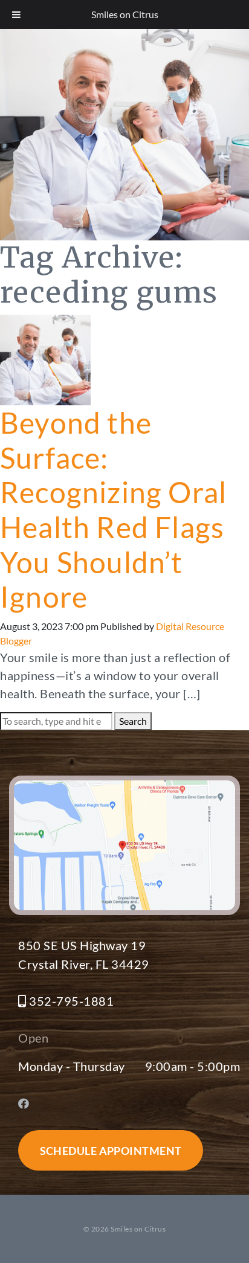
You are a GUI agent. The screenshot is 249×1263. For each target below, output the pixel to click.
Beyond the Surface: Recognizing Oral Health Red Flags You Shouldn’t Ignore (113, 509)
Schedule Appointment (111, 1150)
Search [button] (133, 721)
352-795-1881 (71, 1001)
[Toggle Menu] (16, 14)
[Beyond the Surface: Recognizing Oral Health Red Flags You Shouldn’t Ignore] (45, 358)
